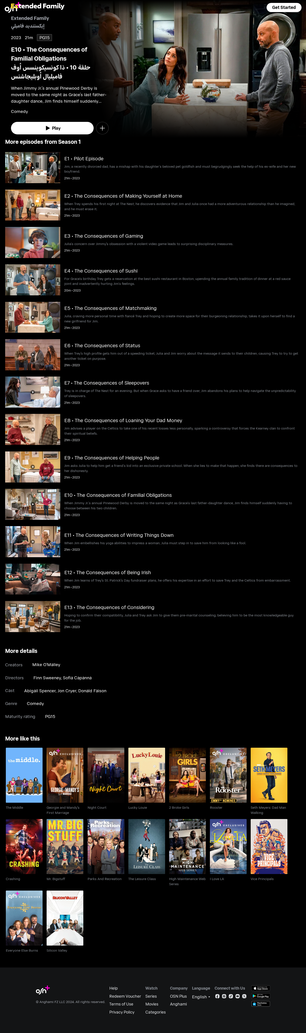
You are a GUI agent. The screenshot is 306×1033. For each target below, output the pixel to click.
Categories (155, 1012)
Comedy (35, 703)
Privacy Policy (121, 1012)
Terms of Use (121, 1004)
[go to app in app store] (260, 988)
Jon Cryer (67, 691)
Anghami (178, 1004)
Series (151, 996)
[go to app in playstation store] (260, 1004)
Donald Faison (92, 691)
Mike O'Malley (46, 664)
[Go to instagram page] (224, 997)
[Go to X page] (244, 997)
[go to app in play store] (260, 996)
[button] (284, 7)
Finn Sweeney (47, 678)
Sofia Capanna (77, 678)
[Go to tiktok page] (231, 997)
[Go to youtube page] (237, 997)
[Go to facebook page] (217, 997)
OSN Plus (178, 996)
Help (113, 988)
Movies (151, 1004)
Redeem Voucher (125, 996)
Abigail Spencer (40, 691)
